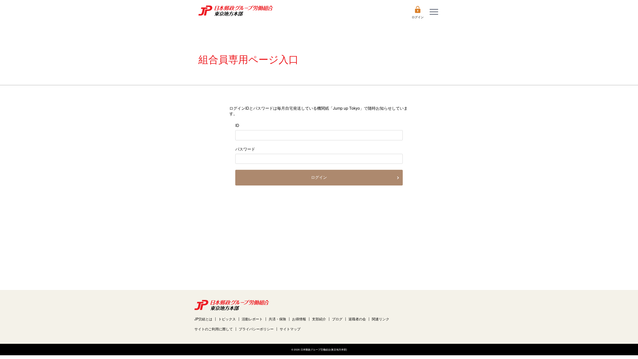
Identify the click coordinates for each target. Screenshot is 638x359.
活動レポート (252, 319)
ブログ (337, 319)
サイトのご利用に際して (213, 329)
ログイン (319, 177)
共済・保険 (277, 319)
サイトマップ (290, 329)
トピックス (227, 319)
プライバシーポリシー (256, 329)
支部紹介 (319, 319)
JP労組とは (203, 319)
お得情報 (299, 319)
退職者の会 (357, 319)
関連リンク (380, 319)
